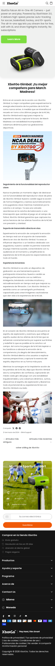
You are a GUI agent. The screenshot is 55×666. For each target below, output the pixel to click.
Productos (8, 560)
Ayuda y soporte (12, 568)
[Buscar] (47, 3)
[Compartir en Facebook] (17, 428)
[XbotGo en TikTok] (20, 616)
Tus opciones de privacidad (39, 637)
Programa (8, 576)
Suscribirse (28, 525)
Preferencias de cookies (14, 643)
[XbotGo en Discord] (26, 616)
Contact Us (8, 591)
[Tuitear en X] (13, 428)
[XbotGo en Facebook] (3, 616)
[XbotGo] (12, 3)
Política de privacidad (13, 637)
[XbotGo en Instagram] (14, 616)
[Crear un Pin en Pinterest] (20, 428)
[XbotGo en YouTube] (9, 616)
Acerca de (8, 584)
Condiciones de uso (29, 640)
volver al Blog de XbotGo (27, 447)
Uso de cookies (10, 640)
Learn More (13, 39)
